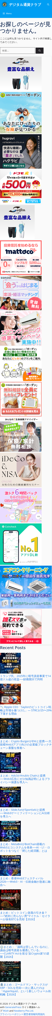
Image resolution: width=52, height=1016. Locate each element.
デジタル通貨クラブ (25, 4)
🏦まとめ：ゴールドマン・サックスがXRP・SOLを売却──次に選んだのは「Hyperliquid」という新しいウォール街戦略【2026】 (25, 989)
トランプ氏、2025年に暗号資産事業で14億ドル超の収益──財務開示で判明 (25, 677)
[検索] (40, 51)
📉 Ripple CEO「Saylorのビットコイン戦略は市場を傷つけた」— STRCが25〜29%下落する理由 (26, 710)
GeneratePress (13, 1007)
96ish (6, 1010)
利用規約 (40, 1014)
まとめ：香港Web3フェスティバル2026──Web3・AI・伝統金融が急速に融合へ (25, 881)
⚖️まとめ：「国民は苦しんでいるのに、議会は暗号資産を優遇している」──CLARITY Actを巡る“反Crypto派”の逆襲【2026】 (25, 952)
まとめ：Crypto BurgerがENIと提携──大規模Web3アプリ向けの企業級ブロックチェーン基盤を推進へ (26, 744)
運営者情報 (29, 1014)
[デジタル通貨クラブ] (4, 4)
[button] (48, 4)
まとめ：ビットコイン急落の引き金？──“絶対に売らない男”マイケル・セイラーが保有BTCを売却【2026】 (25, 916)
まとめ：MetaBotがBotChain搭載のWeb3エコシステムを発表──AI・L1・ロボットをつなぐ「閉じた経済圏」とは (25, 847)
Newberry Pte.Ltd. (24, 1010)
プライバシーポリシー (12, 1014)
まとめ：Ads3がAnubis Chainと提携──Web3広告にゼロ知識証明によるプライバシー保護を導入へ (25, 779)
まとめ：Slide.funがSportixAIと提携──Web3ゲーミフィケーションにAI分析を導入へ (25, 813)
